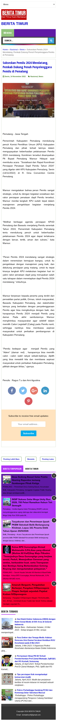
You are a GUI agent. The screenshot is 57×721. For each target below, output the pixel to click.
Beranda (30, 459)
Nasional (34, 76)
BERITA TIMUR (14, 23)
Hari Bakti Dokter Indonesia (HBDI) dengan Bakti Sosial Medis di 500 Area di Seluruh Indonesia (35, 622)
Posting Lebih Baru (11, 459)
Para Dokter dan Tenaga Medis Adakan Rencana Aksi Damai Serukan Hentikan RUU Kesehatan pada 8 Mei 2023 (35, 640)
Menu (9, 32)
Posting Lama (48, 459)
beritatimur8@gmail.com (31, 715)
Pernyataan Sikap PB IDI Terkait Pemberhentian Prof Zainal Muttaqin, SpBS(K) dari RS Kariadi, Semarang (35, 659)
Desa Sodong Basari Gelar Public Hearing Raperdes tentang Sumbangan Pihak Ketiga (30, 480)
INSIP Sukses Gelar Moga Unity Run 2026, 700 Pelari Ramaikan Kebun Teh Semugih (32, 502)
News (41, 76)
